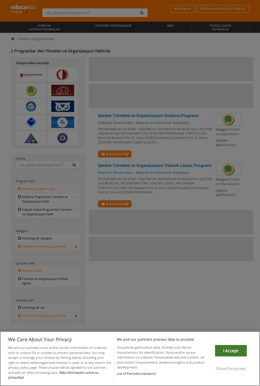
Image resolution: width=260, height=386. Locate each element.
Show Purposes (231, 368)
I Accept (230, 350)
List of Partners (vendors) (136, 373)
